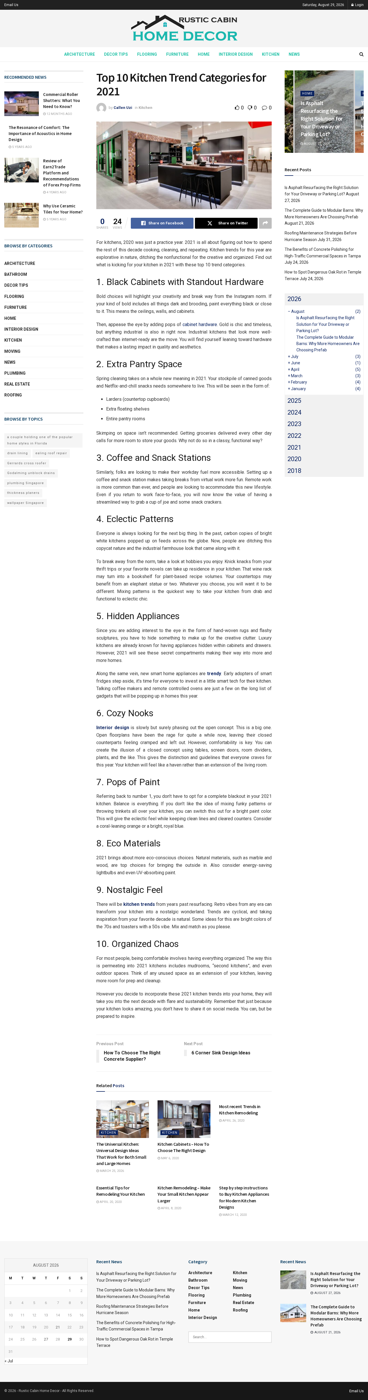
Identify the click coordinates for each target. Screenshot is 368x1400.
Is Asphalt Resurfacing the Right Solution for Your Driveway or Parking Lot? (321, 118)
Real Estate (17, 384)
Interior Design (236, 54)
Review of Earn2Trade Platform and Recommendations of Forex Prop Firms (62, 173)
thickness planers (23, 493)
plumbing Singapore (25, 483)
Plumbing (15, 373)
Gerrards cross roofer (26, 463)
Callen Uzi (123, 107)
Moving (12, 351)
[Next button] (359, 111)
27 (46, 1339)
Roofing (13, 395)
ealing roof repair (51, 453)
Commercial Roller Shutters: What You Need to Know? (61, 100)
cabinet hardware (200, 324)
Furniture (177, 54)
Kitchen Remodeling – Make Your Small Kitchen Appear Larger (184, 1194)
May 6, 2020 (169, 1158)
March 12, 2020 (234, 1215)
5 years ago (21, 147)
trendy (214, 673)
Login (359, 5)
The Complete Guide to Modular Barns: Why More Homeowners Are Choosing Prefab (328, 344)
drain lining (17, 453)
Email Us (11, 5)
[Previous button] (289, 111)
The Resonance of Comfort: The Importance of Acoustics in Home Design (40, 133)
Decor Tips (116, 54)
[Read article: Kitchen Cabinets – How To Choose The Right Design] (184, 1119)
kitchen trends (139, 904)
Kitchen (270, 54)
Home (204, 54)
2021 (294, 447)
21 (58, 1327)
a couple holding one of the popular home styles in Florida (40, 440)
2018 (294, 470)
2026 (294, 299)
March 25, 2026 (111, 1171)
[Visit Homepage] (184, 28)
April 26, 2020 (233, 1120)
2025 (294, 400)
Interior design (112, 727)
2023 (294, 423)
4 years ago (56, 192)
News (294, 54)
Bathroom (15, 274)
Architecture (79, 54)
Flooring (147, 54)
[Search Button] (361, 54)
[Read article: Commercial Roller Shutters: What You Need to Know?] (21, 103)
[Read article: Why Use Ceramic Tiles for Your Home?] (21, 215)
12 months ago (59, 114)
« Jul (9, 1361)
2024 (294, 412)
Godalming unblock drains (31, 473)
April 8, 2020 (170, 1208)
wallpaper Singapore (25, 503)
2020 (294, 459)
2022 (294, 435)
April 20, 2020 (110, 1202)
